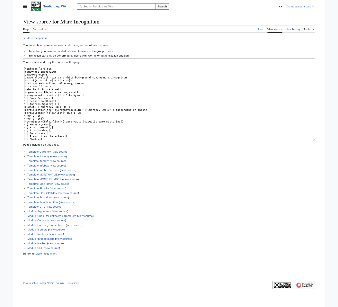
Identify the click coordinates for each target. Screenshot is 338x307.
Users (109, 51)
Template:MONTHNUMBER (44, 179)
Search (162, 6)
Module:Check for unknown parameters (51, 215)
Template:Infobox (38, 165)
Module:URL (35, 247)
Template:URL (36, 206)
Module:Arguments (39, 211)
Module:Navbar (36, 243)
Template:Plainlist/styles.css (44, 192)
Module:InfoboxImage (40, 238)
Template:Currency (39, 151)
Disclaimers (73, 283)
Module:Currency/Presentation (46, 225)
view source (60, 151)
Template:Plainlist (38, 188)
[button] (25, 6)
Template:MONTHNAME (42, 174)
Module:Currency (38, 220)
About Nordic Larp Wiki (52, 283)
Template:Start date (39, 197)
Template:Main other (40, 183)
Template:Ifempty (38, 160)
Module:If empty (37, 229)
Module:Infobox (37, 234)
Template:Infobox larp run (43, 170)
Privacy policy (30, 283)
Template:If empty (38, 156)
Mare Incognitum (37, 38)
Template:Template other (42, 202)
